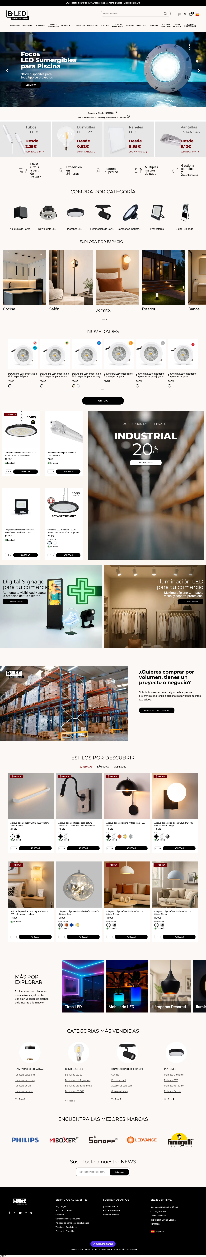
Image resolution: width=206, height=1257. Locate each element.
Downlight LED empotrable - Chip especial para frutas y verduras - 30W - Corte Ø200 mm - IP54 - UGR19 (55, 375)
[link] (51, 606)
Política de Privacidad (65, 1231)
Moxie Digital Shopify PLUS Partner (122, 1249)
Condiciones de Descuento (68, 1219)
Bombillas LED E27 (74, 1074)
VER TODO (103, 401)
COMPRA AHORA (146, 462)
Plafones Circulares (173, 1074)
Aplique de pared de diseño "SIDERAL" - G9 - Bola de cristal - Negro (174, 824)
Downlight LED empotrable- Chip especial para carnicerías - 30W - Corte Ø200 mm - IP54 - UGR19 (182, 375)
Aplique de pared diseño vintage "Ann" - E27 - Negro (126, 824)
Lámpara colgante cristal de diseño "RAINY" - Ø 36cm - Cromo (78, 912)
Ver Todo (19, 1099)
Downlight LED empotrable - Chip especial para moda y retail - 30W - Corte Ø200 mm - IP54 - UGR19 (87, 375)
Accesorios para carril (122, 1085)
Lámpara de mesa (24, 1091)
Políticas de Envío (63, 1210)
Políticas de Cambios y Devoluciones (72, 1223)
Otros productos (119, 1091)
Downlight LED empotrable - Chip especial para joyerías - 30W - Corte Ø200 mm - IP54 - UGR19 (151, 375)
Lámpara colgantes (25, 1074)
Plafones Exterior (172, 1091)
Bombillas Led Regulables (77, 1080)
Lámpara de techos (25, 1080)
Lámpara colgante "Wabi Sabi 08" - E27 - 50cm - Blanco (172, 912)
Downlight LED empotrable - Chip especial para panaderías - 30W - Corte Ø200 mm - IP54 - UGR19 (119, 375)
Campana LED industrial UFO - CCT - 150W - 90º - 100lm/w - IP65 (21, 454)
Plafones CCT (171, 1080)
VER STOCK (31, 85)
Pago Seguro (61, 1206)
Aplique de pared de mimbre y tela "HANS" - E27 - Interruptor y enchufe (29, 912)
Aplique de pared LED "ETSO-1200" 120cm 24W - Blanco (29, 824)
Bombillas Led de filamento (78, 1085)
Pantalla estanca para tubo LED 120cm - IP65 (61, 454)
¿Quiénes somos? (111, 1206)
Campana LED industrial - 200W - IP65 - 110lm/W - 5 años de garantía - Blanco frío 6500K (63, 531)
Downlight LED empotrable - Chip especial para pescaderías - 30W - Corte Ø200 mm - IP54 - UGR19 (23, 375)
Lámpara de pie (23, 1085)
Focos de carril (118, 1080)
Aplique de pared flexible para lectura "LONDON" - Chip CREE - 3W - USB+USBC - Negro (77, 824)
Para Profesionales (111, 1210)
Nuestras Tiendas (111, 1214)
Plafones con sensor (174, 1085)
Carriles (115, 1074)
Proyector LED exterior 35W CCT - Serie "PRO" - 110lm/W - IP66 (20, 531)
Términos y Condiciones (66, 1227)
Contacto (60, 1214)
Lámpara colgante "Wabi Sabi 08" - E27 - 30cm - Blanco (124, 912)
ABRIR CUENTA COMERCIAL (156, 710)
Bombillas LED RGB (74, 1091)
